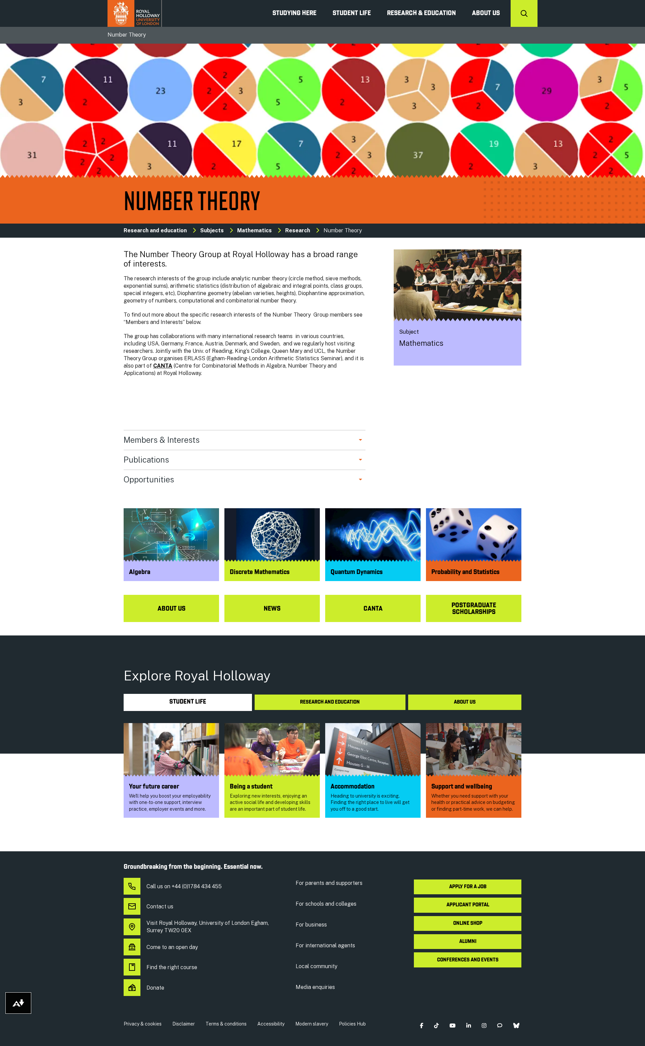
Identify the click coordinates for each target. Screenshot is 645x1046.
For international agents (325, 945)
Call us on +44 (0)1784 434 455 (184, 886)
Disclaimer (183, 1024)
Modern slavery (311, 1024)
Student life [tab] (187, 702)
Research (298, 230)
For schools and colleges (326, 904)
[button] (421, 1025)
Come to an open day (172, 947)
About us (486, 13)
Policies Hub (352, 1024)
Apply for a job (467, 887)
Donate (155, 988)
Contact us (159, 906)
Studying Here (294, 13)
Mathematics (254, 230)
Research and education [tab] (330, 702)
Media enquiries (315, 987)
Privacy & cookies (143, 1024)
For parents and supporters (329, 883)
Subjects (212, 230)
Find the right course (171, 967)
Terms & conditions (226, 1024)
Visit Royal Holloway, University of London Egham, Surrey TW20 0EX (207, 927)
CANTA (162, 366)
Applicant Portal (467, 905)
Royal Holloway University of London (135, 13)
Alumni (467, 941)
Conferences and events (468, 960)
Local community (316, 966)
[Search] (524, 13)
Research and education (155, 230)
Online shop (467, 923)
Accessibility (271, 1024)
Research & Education (421, 13)
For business (311, 924)
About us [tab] (465, 702)
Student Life (352, 13)
